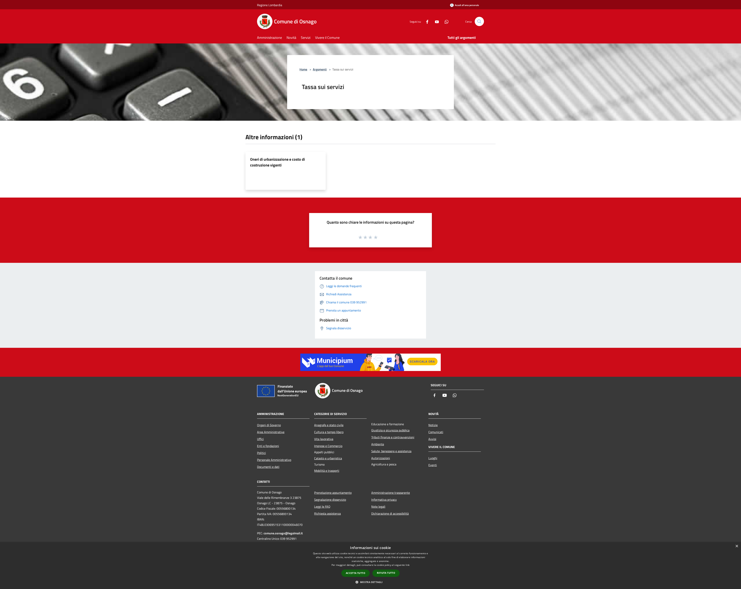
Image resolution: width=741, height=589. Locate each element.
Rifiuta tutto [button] (386, 573)
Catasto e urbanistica (328, 458)
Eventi (432, 465)
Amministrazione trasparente (390, 492)
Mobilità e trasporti (326, 470)
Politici (261, 453)
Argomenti (320, 69)
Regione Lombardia (269, 5)
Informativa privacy (384, 499)
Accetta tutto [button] (355, 573)
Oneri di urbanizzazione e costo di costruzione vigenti (277, 162)
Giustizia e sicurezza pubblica (390, 430)
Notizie (433, 425)
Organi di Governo (269, 425)
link (407, 565)
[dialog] (370, 565)
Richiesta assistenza (327, 513)
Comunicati (435, 432)
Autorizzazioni (380, 458)
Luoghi (432, 458)
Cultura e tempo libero (328, 432)
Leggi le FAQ (322, 506)
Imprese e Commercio (328, 446)
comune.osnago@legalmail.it (283, 533)
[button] (370, 582)
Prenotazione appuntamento (333, 492)
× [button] (736, 546)
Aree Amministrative (270, 432)
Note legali (378, 506)
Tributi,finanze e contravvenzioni (392, 437)
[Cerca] (479, 21)
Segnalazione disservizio (330, 499)
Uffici (260, 439)
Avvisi (432, 439)
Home (303, 69)
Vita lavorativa (323, 439)
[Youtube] (435, 21)
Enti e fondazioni (268, 446)
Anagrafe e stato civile (328, 425)
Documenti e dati (268, 466)
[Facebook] (426, 21)
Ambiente (377, 444)
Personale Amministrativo (274, 459)
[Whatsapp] (445, 21)
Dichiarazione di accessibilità (390, 513)
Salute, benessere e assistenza (391, 451)
